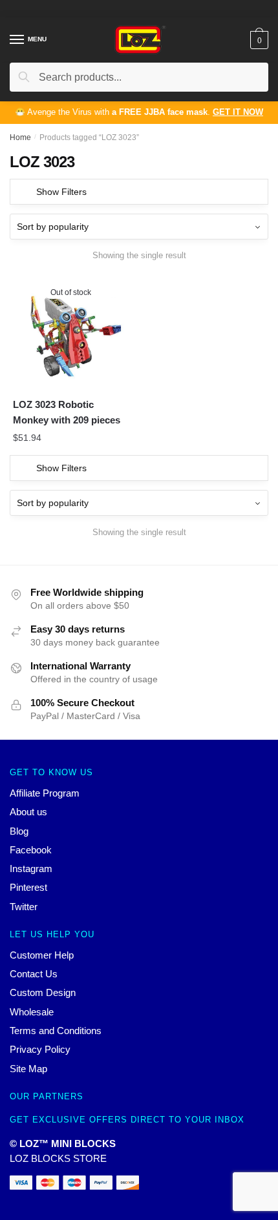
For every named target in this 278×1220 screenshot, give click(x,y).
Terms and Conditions (56, 1030)
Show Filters (61, 192)
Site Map (28, 1068)
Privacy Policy (40, 1049)
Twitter (23, 906)
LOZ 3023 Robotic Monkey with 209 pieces (66, 412)
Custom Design (43, 992)
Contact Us (34, 973)
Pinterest (28, 887)
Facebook (31, 849)
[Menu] (17, 40)
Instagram (31, 868)
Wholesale (32, 1011)
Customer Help (42, 955)
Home (20, 137)
